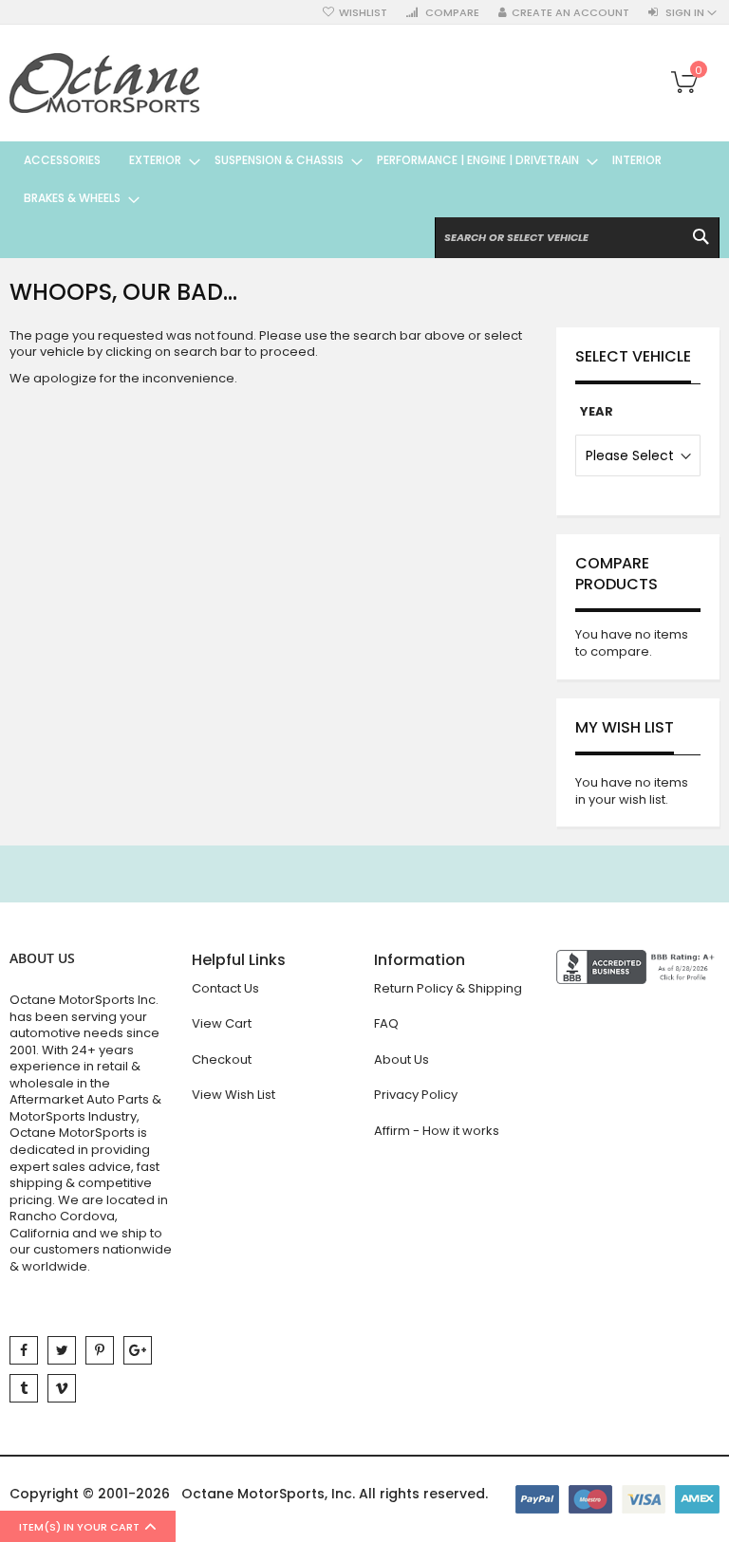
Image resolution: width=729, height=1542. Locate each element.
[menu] (364, 179)
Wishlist (363, 13)
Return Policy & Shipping (448, 988)
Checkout (222, 1059)
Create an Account (570, 13)
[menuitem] (62, 160)
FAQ (386, 1023)
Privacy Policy (416, 1095)
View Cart (222, 1023)
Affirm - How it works (436, 1131)
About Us (401, 1059)
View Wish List (233, 1095)
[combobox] (577, 237)
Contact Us (225, 988)
